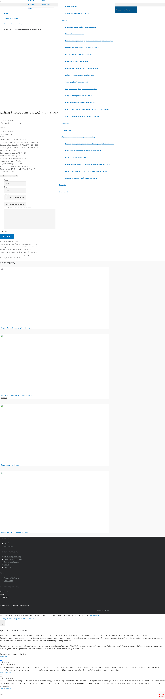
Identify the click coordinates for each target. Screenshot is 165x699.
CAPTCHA (7, 231)
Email (6, 187)
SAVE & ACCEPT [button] (5, 689)
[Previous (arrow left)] (1, 694)
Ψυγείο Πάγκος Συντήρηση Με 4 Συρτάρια (16, 328)
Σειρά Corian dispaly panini (10, 465)
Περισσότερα (94, 615)
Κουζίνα (6, 565)
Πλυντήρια (7, 567)
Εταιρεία (7, 543)
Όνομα (6, 180)
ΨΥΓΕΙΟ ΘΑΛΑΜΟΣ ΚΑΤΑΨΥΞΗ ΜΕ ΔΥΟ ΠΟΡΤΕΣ (18, 395)
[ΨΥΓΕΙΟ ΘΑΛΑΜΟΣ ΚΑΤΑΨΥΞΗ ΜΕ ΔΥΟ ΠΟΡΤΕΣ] (29, 392)
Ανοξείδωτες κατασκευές (12, 557)
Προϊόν (6, 194)
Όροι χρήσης (8, 581)
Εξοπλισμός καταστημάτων (13, 559)
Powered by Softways (103, 611)
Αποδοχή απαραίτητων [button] (19, 619)
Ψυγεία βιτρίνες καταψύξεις (13, 24)
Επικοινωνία (8, 546)
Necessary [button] (3, 657)
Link (5, 201)
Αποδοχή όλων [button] (5, 619)
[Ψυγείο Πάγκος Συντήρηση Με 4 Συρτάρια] (29, 324)
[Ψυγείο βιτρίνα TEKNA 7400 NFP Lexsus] (29, 529)
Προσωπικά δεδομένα (11, 578)
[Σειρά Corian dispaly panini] (29, 462)
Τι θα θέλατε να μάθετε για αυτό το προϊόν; (18, 208)
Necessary (6, 662)
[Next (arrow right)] (2, 694)
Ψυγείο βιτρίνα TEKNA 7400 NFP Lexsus (15, 532)
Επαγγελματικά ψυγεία (11, 18)
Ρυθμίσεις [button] (31, 619)
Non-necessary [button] (5, 673)
